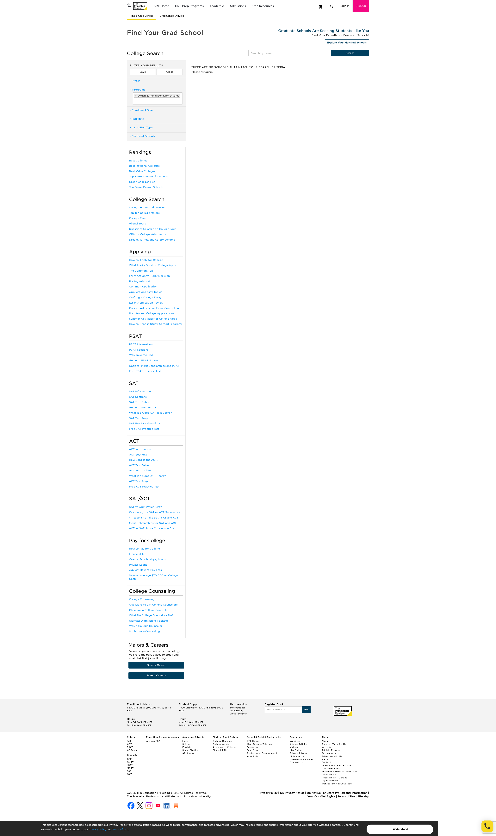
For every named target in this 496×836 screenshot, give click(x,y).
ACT (129, 744)
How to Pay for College (144, 548)
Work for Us (329, 747)
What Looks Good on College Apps (152, 265)
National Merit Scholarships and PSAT (154, 365)
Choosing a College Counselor (149, 610)
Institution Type (142, 127)
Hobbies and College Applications (151, 313)
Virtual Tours (137, 223)
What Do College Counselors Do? (151, 615)
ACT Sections (138, 454)
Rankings (138, 118)
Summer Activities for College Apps (153, 318)
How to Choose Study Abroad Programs (156, 324)
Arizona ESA (153, 741)
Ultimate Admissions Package (149, 620)
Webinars (295, 741)
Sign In (344, 5)
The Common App (141, 270)
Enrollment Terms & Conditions (339, 771)
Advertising (236, 710)
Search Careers (156, 675)
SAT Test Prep (138, 418)
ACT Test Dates (139, 465)
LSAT (130, 765)
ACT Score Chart (140, 470)
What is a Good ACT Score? (147, 476)
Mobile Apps (297, 756)
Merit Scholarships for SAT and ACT (153, 523)
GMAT (130, 762)
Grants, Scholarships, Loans (147, 559)
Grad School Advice (172, 15)
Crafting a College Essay (145, 297)
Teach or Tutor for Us (334, 744)
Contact (326, 762)
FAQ (129, 710)
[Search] (331, 6)
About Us (252, 756)
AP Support (189, 753)
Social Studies (190, 750)
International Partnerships (336, 765)
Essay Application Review (146, 302)
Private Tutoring (299, 753)
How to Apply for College (146, 260)
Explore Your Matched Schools (347, 42)
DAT (129, 771)
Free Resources (263, 6)
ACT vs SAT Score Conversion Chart (153, 528)
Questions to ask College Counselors (153, 604)
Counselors (296, 762)
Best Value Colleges (142, 171)
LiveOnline (296, 750)
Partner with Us (330, 753)
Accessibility (329, 774)
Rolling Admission (141, 281)
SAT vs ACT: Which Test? (145, 507)
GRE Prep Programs (189, 6)
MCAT (130, 768)
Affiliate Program (331, 750)
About (325, 741)
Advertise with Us (332, 756)
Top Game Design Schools (146, 187)
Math (185, 741)
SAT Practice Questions (144, 423)
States (136, 80)
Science (186, 744)
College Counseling (141, 599)
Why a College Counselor (145, 626)
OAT (129, 774)
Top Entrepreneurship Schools (149, 176)
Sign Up (361, 5)
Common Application (143, 286)
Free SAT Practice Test (144, 428)
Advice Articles (298, 744)
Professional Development (262, 753)
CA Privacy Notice (292, 792)
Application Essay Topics (145, 292)
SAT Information (140, 391)
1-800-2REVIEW (149, 707)
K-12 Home (253, 741)
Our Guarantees (331, 768)
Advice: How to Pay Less (145, 570)
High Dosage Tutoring (259, 744)
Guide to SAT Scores (143, 407)
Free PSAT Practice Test (145, 371)
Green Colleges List (142, 181)
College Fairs (137, 218)
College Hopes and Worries (147, 207)
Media (325, 759)
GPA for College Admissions (147, 234)
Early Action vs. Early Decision (149, 275)
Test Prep (252, 750)
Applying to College (224, 747)
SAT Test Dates (139, 402)
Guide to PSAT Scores (143, 360)
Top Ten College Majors (144, 212)
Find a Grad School (141, 15)
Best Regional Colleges (144, 165)
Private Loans (138, 564)
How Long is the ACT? (143, 459)
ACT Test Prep (138, 481)
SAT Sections (138, 396)
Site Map (363, 796)
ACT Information (140, 449)
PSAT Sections (138, 349)
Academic (216, 6)
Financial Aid (137, 554)
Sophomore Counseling (144, 631)
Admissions (238, 6)
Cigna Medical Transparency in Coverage (337, 782)
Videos (294, 747)
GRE (129, 759)
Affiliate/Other (238, 713)
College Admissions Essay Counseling (154, 308)
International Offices (301, 759)
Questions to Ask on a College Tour (152, 229)
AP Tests (132, 750)
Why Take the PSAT (142, 355)
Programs (138, 89)
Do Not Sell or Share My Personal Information (337, 792)
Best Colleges (138, 160)
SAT (129, 741)
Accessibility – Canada (334, 777)
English (186, 747)
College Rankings (222, 741)
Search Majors (156, 665)
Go (306, 709)
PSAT (130, 747)
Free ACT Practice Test (144, 486)
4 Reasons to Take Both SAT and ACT (153, 517)
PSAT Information (140, 344)
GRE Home (161, 6)
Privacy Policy (97, 829)
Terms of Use (120, 829)
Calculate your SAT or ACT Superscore (154, 512)
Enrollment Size (142, 110)
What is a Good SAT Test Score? (150, 412)
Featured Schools (143, 136)
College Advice (221, 744)
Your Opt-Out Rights (321, 796)
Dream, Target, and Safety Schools (152, 239)
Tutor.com (252, 747)
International (237, 707)
